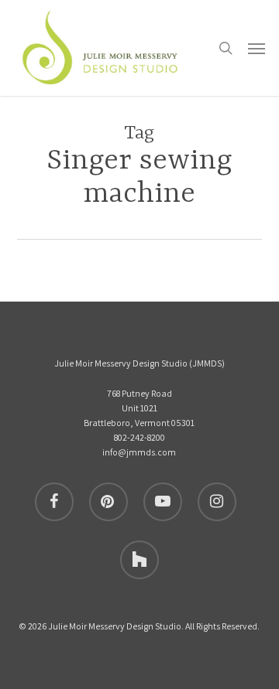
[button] (256, 48)
